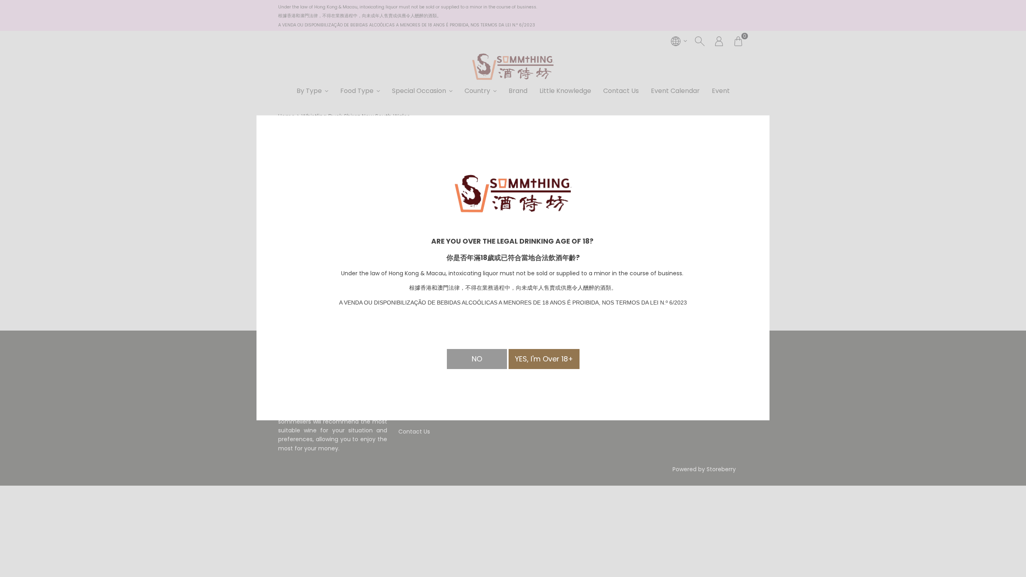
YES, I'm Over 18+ (544, 359)
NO (477, 359)
